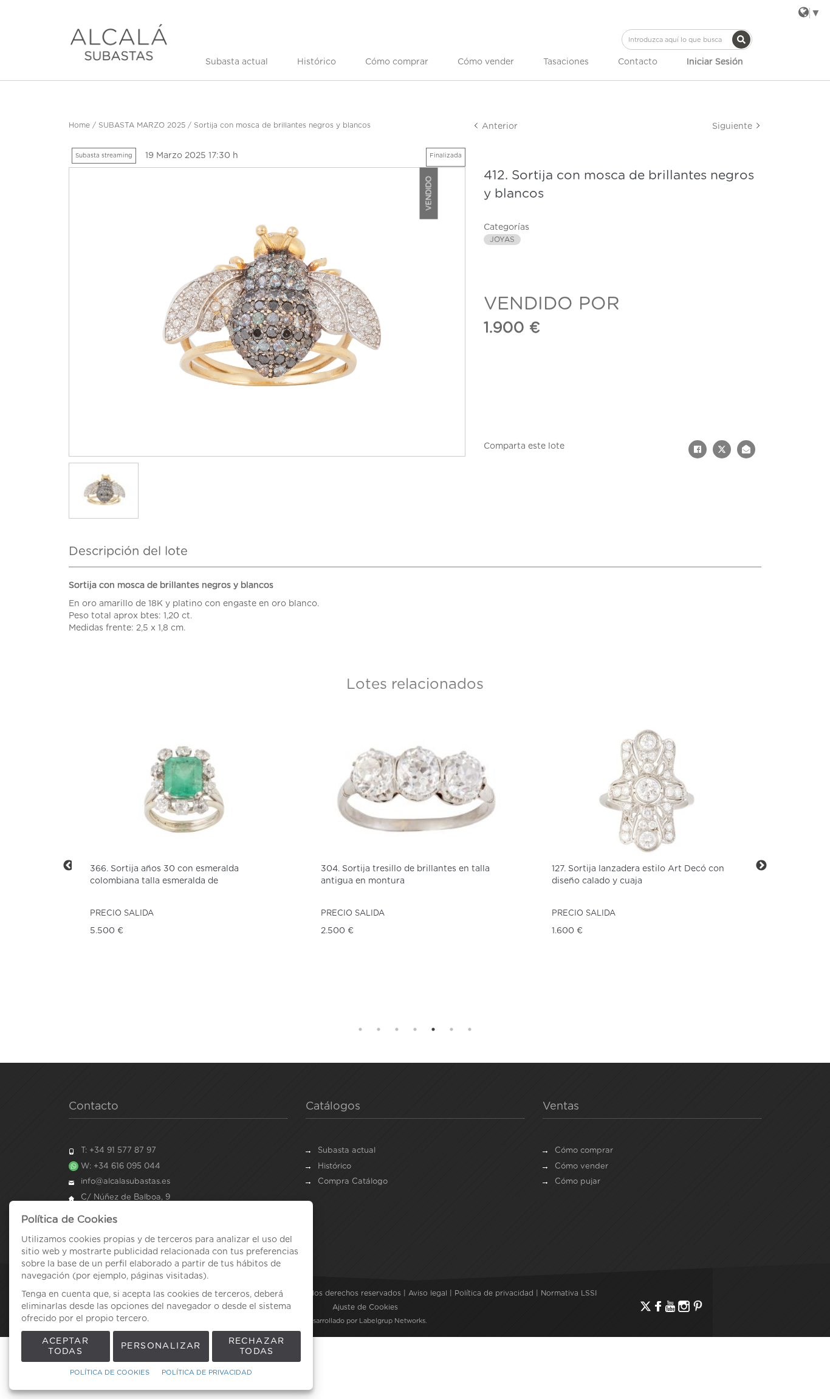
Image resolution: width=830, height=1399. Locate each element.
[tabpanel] (184, 865)
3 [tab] (397, 1029)
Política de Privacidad (207, 1372)
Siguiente (733, 126)
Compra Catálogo (353, 1182)
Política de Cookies (109, 1372)
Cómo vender (486, 62)
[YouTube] (670, 1306)
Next (761, 866)
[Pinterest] (698, 1306)
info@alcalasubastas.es (125, 1182)
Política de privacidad (493, 1293)
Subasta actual (236, 62)
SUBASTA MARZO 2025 (141, 125)
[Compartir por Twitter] (722, 449)
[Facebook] (658, 1306)
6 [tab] (451, 1029)
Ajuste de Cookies (365, 1307)
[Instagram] (684, 1306)
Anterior (498, 126)
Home (79, 125)
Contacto (637, 62)
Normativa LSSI (569, 1293)
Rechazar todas (256, 1346)
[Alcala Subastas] (119, 41)
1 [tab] (360, 1029)
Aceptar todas (65, 1346)
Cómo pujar (577, 1182)
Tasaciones (566, 62)
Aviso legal (427, 1293)
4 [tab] (415, 1029)
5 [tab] (433, 1029)
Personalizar (161, 1346)
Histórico (316, 62)
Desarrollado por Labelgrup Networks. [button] (365, 1321)
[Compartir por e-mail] (746, 449)
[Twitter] (645, 1306)
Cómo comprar (396, 62)
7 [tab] (470, 1029)
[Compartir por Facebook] (697, 449)
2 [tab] (378, 1029)
